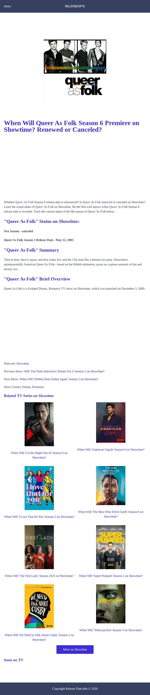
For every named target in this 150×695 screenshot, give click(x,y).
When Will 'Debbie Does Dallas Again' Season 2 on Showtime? (59, 379)
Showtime (22, 363)
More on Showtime (75, 649)
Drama (26, 387)
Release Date (74, 688)
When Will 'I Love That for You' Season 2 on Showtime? (39, 516)
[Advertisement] (75, 164)
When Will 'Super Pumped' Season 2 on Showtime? (111, 576)
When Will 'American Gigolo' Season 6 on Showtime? (110, 449)
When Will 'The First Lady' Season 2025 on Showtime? (39, 576)
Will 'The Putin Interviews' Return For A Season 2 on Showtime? (64, 371)
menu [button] (7, 6)
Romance (38, 387)
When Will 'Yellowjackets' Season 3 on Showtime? (110, 630)
